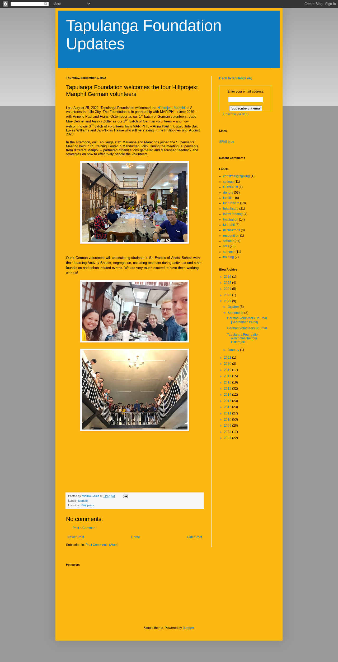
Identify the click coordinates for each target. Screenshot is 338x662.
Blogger (188, 628)
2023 (228, 295)
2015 (228, 388)
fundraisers (231, 203)
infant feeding (233, 214)
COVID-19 (230, 187)
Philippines (87, 505)
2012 (228, 407)
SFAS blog (226, 142)
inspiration (230, 219)
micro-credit (231, 230)
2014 (228, 394)
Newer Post (75, 537)
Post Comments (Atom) (102, 545)
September (236, 313)
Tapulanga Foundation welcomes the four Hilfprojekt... (243, 338)
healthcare (230, 209)
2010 (228, 419)
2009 (228, 425)
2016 (228, 382)
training (228, 257)
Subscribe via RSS (235, 114)
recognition (231, 236)
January (234, 350)
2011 (228, 413)
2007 (228, 438)
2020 (228, 364)
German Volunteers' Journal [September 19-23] (247, 320)
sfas (226, 246)
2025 (228, 283)
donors (228, 192)
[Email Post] (124, 495)
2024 (228, 289)
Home (135, 537)
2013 (228, 401)
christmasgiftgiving (236, 176)
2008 (228, 432)
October (234, 307)
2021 (228, 357)
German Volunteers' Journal (247, 328)
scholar (228, 241)
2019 (228, 370)
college (228, 182)
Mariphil (83, 500)
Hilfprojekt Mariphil (171, 108)
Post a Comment (84, 528)
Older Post (194, 537)
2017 (228, 376)
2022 (228, 301)
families (228, 198)
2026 (228, 277)
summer (229, 252)
